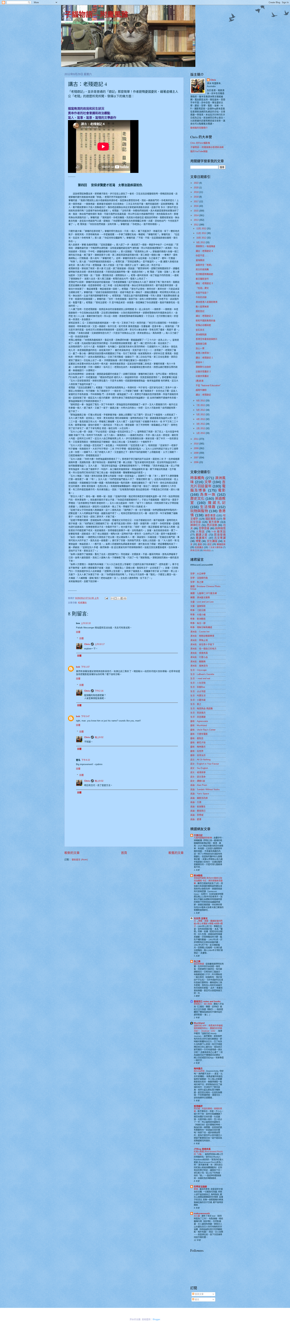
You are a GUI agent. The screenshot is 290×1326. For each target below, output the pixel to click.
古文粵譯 (220, 537)
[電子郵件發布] (106, 598)
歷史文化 (197, 498)
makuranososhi (202, 1213)
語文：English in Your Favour (204, 764)
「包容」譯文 (202, 288)
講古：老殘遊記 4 (204, 251)
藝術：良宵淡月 (198, 755)
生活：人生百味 (198, 683)
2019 (196, 192)
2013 (196, 220)
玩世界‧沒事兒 (201, 918)
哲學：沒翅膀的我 (199, 578)
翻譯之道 (202, 534)
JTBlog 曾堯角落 (202, 1149)
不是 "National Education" (208, 385)
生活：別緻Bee (197, 687)
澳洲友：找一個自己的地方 (203, 648)
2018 (196, 197)
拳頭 (196, 1189)
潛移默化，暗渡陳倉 (205, 246)
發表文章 (199, 1294)
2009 (196, 448)
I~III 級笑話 (219, 531)
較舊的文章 (176, 853)
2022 (196, 183)
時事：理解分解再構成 (201, 627)
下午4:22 (85, 760)
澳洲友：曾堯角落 (199, 653)
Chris (87, 644)
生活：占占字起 (198, 691)
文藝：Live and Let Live (201, 602)
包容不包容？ (202, 292)
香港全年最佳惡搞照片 (207, 339)
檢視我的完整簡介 (199, 127)
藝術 (200, 544)
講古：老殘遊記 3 (204, 283)
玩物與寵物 (199, 511)
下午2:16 (99, 691)
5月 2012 (201, 414)
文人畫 (197, 1216)
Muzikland (199, 1023)
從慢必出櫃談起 (203, 325)
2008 (196, 453)
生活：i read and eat (200, 678)
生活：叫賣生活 (198, 695)
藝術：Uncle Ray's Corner (202, 729)
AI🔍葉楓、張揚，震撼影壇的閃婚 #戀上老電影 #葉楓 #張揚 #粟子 (208, 924)
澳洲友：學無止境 (199, 640)
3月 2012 (201, 424)
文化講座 (212, 541)
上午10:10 (86, 623)
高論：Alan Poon (198, 785)
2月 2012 (201, 428)
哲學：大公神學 (198, 573)
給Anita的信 (199, 1071)
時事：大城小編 (198, 614)
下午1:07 (85, 667)
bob (78, 667)
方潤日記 (198, 835)
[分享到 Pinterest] (125, 598)
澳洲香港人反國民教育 (207, 302)
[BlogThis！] (115, 598)
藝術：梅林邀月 (198, 746)
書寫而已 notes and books (207, 1001)
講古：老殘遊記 (203, 394)
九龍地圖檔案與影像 (203, 838)
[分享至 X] (118, 598)
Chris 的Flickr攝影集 (200, 143)
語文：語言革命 (198, 776)
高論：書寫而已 (198, 810)
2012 (196, 224)
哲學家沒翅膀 (200, 1186)
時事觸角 (197, 478)
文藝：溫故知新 (198, 606)
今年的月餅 (201, 297)
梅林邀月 (198, 1068)
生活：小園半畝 (198, 700)
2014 (196, 215)
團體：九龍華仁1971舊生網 (203, 593)
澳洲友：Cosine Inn (199, 631)
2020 (196, 187)
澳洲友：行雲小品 (199, 657)
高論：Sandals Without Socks (205, 789)
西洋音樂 (212, 525)
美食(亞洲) (195, 550)
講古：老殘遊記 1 (204, 357)
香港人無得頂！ (203, 353)
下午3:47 (85, 716)
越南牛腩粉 (201, 390)
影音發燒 (220, 534)
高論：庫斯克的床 (199, 798)
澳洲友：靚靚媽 (198, 661)
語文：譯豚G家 (197, 781)
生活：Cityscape (198, 670)
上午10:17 (100, 644)
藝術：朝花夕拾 (198, 742)
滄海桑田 (200, 260)
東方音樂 (214, 522)
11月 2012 (201, 233)
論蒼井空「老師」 (204, 265)
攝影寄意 (210, 515)
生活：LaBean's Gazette (202, 674)
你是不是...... (202, 255)
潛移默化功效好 (203, 367)
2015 (196, 210)
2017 (196, 201)
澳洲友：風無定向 (199, 665)
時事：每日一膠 (198, 623)
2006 (196, 462)
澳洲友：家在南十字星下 (202, 644)
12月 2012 (201, 228)
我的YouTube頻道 (199, 151)
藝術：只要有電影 (199, 734)
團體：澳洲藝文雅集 (200, 597)
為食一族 (208, 494)
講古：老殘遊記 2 (204, 316)
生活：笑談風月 (198, 712)
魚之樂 (197, 961)
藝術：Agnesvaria (199, 721)
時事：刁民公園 (198, 610)
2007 (196, 457)
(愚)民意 (200, 381)
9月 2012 (201, 242)
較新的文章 (72, 853)
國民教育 (210, 518)
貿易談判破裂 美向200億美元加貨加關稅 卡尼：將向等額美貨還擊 (208, 881)
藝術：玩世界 (196, 751)
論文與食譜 (199, 964)
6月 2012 (201, 410)
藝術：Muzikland (198, 725)
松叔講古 (82, 602)
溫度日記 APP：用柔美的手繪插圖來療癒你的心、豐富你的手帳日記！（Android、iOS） (208, 1028)
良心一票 (200, 348)
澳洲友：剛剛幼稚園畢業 (202, 636)
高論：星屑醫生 (198, 806)
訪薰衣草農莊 (202, 376)
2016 (196, 206)
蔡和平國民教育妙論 (205, 320)
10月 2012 (201, 237)
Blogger (156, 1319)
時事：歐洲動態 (198, 618)
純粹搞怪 (220, 528)
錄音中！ (200, 362)
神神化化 (195, 525)
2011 (196, 439)
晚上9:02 (99, 737)
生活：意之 (195, 704)
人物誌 (200, 531)
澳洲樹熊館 (201, 334)
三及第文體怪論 (215, 547)
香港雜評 (198, 1106)
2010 (196, 443)
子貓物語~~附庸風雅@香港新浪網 (207, 147)
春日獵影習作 (202, 279)
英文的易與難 (202, 269)
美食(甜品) (207, 550)
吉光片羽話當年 (208, 484)
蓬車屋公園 (201, 343)
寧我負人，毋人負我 (203, 1004)
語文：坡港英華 (198, 772)
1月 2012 (201, 433)
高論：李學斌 (196, 815)
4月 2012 (201, 419)
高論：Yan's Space (199, 793)
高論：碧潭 (195, 819)
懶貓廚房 (221, 544)
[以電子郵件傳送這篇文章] (112, 598)
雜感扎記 (217, 503)
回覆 (78, 632)
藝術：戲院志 (196, 738)
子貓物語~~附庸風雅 (96, 14)
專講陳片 (202, 537)
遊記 (209, 544)
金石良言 (200, 330)
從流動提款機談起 (204, 274)
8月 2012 (201, 400)
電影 (222, 490)
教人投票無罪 (202, 306)
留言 (196, 1299)
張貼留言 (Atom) (80, 859)
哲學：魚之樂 (196, 582)
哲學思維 (204, 528)
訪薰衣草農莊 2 (203, 371)
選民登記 (200, 311)
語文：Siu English (199, 768)
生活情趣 (208, 507)
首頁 (124, 853)
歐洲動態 (198, 875)
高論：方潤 (195, 802)
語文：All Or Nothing (200, 759)
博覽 (198, 541)
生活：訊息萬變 (198, 717)
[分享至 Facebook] (122, 598)
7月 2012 (201, 405)
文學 (208, 482)
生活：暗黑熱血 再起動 (201, 708)
